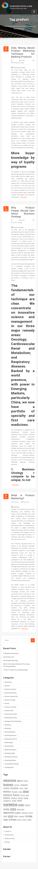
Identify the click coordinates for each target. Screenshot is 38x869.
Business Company (10, 689)
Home (19, 23)
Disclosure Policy (10, 838)
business (8, 784)
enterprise (7, 795)
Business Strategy (16, 222)
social (10, 815)
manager (14, 800)
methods (27, 805)
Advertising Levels (8, 657)
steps (16, 816)
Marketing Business (10, 735)
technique (13, 819)
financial (22, 795)
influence (6, 798)
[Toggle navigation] (34, 11)
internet (20, 798)
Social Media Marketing (12, 764)
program (18, 813)
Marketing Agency (10, 732)
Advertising (8, 682)
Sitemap (7, 842)
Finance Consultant (10, 707)
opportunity (8, 812)
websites (24, 819)
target (5, 819)
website (19, 819)
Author (22, 60)
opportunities (20, 809)
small (5, 816)
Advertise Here (9, 835)
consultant (14, 788)
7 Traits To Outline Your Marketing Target (15, 670)
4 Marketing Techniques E (11, 653)
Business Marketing (10, 693)
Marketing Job (9, 742)
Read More (24, 197)
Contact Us (8, 831)
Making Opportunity (11, 717)
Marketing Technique (17, 63)
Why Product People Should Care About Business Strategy (23, 212)
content (21, 788)
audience (25, 780)
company (6, 788)
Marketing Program (10, 750)
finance (16, 794)
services (30, 812)
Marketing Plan (9, 746)
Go (33, 640)
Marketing (26, 502)
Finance (7, 703)
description (15, 792)
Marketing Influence (11, 739)
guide (27, 795)
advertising (9, 780)
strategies (21, 816)
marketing (10, 804)
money (6, 809)
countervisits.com (21, 6)
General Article (9, 710)
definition (7, 791)
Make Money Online (11, 714)
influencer (14, 798)
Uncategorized (9, 767)
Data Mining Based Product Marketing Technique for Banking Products (23, 52)
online (13, 808)
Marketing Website (10, 760)
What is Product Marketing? (23, 497)
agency (19, 780)
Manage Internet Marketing (13, 721)
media (21, 804)
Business (7, 686)
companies (24, 785)
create (26, 788)
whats (29, 819)
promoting (24, 812)
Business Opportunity (11, 696)
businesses (17, 785)
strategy (28, 816)
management (7, 800)
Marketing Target (10, 753)
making (26, 798)
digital (26, 791)
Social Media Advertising (10, 660)
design (20, 791)
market (19, 800)
